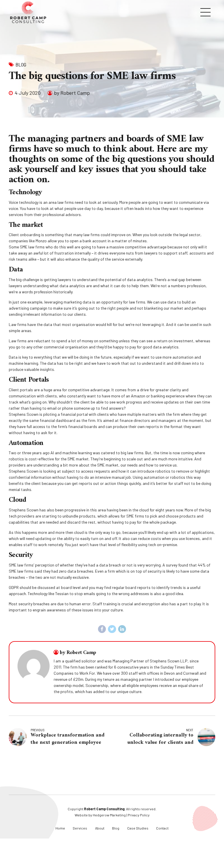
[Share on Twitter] (112, 629)
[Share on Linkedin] (122, 629)
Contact (162, 828)
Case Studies (137, 828)
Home (60, 828)
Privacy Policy (139, 815)
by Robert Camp (72, 93)
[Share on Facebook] (102, 629)
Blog (20, 64)
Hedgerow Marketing (109, 815)
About (99, 828)
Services (80, 828)
